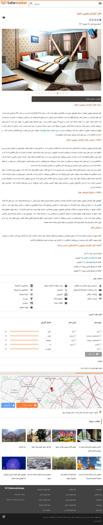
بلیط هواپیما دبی (71, 494)
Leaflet (100, 407)
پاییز (72, 340)
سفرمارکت (99, 489)
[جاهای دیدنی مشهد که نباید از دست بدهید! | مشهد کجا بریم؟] (89, 458)
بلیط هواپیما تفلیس (70, 510)
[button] (66, 93)
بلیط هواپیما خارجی (44, 500)
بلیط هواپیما (72, 489)
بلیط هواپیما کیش (70, 500)
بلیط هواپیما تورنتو (44, 505)
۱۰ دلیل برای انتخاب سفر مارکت (15, 499)
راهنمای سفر (46, 510)
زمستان (72, 345)
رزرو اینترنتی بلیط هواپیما (50, 130)
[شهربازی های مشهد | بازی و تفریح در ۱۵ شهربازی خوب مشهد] (13, 458)
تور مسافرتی (98, 494)
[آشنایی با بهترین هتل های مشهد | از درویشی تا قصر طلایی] (89, 430)
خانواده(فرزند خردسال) (93, 336)
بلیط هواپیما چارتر (45, 494)
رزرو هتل (99, 505)
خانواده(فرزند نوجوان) (93, 340)
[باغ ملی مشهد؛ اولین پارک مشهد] (39, 430)
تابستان (72, 336)
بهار (73, 332)
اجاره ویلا (99, 510)
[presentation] (99, 59)
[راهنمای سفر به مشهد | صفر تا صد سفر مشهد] (39, 458)
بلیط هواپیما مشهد (70, 505)
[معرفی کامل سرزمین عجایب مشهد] (64, 430)
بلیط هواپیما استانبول (43, 489)
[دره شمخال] (13, 430)
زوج (98, 332)
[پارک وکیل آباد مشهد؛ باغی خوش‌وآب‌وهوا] (64, 458)
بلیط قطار (99, 500)
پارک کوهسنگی (90, 262)
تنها (98, 349)
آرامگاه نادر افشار (89, 258)
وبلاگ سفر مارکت (19, 494)
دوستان (97, 345)
